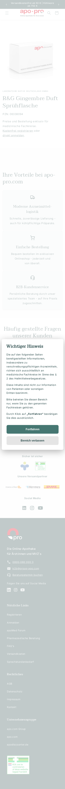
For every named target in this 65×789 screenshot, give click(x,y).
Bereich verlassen (32, 440)
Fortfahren (33, 429)
